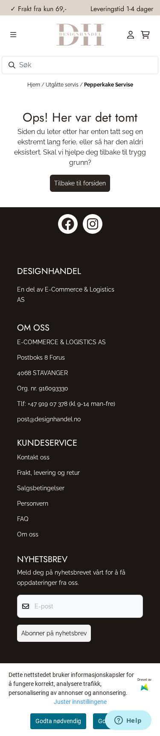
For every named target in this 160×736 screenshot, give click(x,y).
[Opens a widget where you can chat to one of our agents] (128, 721)
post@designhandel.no (49, 419)
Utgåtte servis (63, 85)
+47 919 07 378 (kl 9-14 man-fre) (71, 403)
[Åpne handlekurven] (145, 34)
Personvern (32, 503)
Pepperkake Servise (108, 85)
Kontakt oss (33, 457)
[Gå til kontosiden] (130, 34)
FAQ (22, 518)
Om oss (27, 534)
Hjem (34, 85)
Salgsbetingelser (40, 488)
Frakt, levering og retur (48, 472)
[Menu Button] (13, 35)
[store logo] (80, 35)
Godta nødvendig (58, 721)
